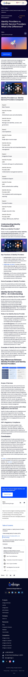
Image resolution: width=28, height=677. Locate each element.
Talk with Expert (6, 54)
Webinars (4, 629)
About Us (4, 618)
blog (6, 8)
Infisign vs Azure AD (7, 645)
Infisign (4, 458)
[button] (18, 3)
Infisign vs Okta (5, 638)
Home (2, 8)
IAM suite (10, 462)
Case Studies (5, 632)
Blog (3, 624)
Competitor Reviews (7, 627)
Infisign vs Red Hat (6, 643)
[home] (7, 2)
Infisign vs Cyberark (6, 647)
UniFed (4, 605)
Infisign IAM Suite (6, 602)
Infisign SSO (5, 607)
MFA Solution (5, 610)
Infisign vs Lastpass (6, 640)
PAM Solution (5, 612)
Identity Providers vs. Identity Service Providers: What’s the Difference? (13, 11)
